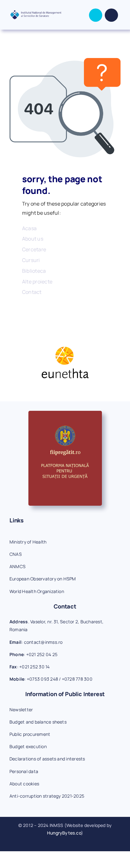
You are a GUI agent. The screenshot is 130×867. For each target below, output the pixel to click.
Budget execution (28, 746)
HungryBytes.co (64, 833)
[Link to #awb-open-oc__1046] (95, 15)
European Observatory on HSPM (42, 579)
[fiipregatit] (65, 413)
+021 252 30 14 (34, 667)
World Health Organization (36, 591)
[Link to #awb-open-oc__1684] (111, 15)
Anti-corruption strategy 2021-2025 (46, 796)
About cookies (24, 784)
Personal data (23, 771)
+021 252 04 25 (41, 654)
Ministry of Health (27, 542)
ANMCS (17, 566)
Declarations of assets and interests (47, 759)
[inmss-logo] (35, 12)
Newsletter (21, 710)
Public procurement (29, 734)
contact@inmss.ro (43, 642)
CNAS (15, 554)
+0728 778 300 (77, 679)
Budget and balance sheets (38, 722)
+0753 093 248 (42, 679)
